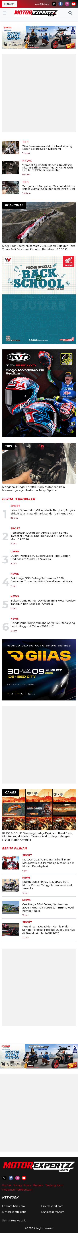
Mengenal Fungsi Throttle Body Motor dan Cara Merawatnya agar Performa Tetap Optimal (33, 488)
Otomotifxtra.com (13, 1206)
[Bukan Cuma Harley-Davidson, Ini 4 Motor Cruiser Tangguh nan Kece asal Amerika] (10, 885)
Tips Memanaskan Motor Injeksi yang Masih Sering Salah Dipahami (47, 147)
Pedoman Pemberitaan (17, 1189)
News (27, 161)
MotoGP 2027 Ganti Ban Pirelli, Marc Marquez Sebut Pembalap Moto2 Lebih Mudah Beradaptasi (48, 863)
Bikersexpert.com (52, 1206)
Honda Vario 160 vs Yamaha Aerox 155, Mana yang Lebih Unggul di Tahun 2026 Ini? (43, 624)
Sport (15, 506)
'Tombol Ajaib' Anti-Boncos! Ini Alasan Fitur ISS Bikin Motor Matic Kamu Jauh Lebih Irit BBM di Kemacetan (47, 167)
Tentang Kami (54, 1185)
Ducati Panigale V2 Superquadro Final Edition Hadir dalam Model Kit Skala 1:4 (40, 557)
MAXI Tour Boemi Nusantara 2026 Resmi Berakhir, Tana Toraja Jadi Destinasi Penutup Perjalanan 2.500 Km (38, 247)
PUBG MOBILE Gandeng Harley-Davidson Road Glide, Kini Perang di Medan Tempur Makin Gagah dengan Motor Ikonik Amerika (37, 836)
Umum (15, 551)
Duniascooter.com (53, 1211)
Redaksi (38, 1185)
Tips (25, 142)
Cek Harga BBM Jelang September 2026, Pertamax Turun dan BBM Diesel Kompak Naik (41, 580)
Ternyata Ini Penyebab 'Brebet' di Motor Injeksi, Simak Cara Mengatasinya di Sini (48, 188)
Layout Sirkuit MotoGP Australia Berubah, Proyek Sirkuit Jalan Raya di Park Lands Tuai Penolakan (43, 512)
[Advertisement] (39, 93)
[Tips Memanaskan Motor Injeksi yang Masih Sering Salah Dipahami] (10, 147)
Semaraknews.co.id (14, 1220)
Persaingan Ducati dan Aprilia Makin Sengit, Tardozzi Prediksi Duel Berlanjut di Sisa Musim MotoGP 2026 (41, 536)
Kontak (6, 1185)
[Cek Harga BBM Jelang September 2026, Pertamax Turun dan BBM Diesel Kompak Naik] (10, 907)
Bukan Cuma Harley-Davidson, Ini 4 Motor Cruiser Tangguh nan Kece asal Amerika (43, 602)
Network (9, 3)
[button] (70, 13)
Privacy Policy (22, 1185)
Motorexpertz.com (14, 1211)
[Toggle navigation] (4, 13)
